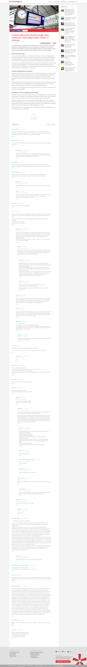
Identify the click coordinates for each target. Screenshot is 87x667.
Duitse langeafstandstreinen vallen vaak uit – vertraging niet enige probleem (70, 51)
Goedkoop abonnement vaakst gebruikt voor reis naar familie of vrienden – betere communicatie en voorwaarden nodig (70, 12)
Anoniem (24, 399)
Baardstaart (25, 152)
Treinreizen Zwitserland (34, 654)
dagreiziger (26, 336)
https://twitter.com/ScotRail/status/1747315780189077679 (24, 569)
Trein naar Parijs (12, 654)
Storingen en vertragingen (45, 43)
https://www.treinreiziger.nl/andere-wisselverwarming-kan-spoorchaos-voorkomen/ (29, 350)
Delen (14, 30)
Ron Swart (26, 248)
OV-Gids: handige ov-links (14, 652)
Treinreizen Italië (33, 656)
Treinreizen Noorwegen (34, 653)
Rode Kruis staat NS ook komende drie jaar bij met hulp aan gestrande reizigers (70, 24)
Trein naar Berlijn (12, 653)
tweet (19, 30)
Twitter (65, 651)
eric (23, 230)
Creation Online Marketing (39, 665)
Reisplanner (64, 1)
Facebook (59, 651)
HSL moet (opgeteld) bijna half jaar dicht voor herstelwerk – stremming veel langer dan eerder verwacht (70, 31)
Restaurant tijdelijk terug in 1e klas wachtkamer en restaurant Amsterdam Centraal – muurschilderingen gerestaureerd (70, 39)
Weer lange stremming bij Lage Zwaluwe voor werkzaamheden (70, 45)
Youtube (71, 651)
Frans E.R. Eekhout (26, 557)
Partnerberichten (30, 665)
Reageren (25, 30)
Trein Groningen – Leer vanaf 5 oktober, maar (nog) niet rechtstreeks (70, 18)
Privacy (50, 665)
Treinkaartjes (56, 1)
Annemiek (27, 429)
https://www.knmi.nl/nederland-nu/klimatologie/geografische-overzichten (27, 369)
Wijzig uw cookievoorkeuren (58, 665)
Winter (55, 43)
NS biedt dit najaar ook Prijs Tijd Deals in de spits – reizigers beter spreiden (70, 69)
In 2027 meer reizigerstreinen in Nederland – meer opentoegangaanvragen (69, 62)
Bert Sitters (26, 510)
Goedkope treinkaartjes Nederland (36, 652)
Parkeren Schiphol (12, 656)
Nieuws (50, 1)
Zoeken (77, 2)
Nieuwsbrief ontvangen (63, 661)
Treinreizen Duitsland (34, 657)
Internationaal (71, 1)
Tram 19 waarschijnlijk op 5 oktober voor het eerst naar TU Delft (70, 56)
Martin (27, 261)
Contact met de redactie (22, 665)
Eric (23, 357)
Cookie (46, 665)
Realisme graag (25, 183)
